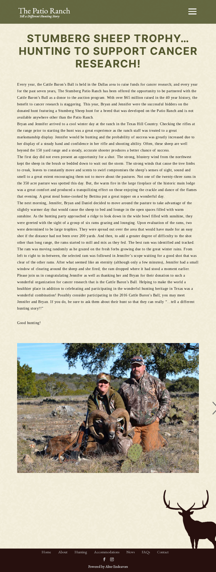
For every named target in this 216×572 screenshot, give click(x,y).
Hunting (81, 552)
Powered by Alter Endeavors (108, 566)
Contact (163, 552)
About (62, 552)
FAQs (146, 552)
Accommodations (106, 552)
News (130, 552)
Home (46, 552)
